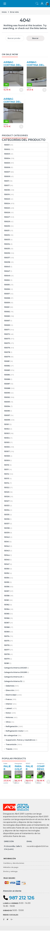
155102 (7, 429)
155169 (6, 632)
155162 (6, 605)
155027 (7, 217)
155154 (6, 578)
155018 (7, 190)
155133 (6, 505)
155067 (7, 321)
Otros (8, 722)
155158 (6, 596)
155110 (6, 465)
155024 (7, 203)
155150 (6, 569)
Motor (8, 713)
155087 (7, 384)
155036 (7, 253)
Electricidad (11, 695)
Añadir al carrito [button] (20, 90)
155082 (7, 366)
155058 (7, 298)
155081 (7, 361)
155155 (6, 582)
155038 (7, 262)
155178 (7, 654)
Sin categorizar (10, 735)
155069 (7, 325)
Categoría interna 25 (13, 677)
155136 (6, 519)
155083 (7, 370)
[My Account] (41, 3)
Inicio (4, 12)
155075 (7, 343)
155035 (7, 248)
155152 (6, 573)
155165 (6, 614)
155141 (6, 542)
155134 (7, 510)
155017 (7, 185)
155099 (7, 420)
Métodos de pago (10, 867)
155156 (6, 587)
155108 (7, 456)
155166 (6, 618)
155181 (6, 663)
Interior (9, 704)
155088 (7, 388)
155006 (7, 167)
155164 (7, 609)
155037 (7, 257)
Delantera (10, 686)
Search (36, 3)
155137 (6, 523)
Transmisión (11, 744)
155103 (7, 433)
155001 (7, 145)
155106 (7, 447)
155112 (6, 474)
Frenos (9, 699)
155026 (7, 212)
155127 (6, 501)
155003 (7, 154)
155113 (6, 478)
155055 (7, 285)
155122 (6, 487)
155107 (7, 451)
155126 (6, 496)
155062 (7, 311)
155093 (7, 402)
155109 (7, 460)
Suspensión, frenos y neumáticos (20, 740)
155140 (7, 537)
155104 (7, 438)
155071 (7, 330)
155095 (7, 411)
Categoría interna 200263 (15, 668)
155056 (7, 289)
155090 (7, 393)
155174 (6, 636)
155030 (7, 226)
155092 (7, 397)
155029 (7, 221)
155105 (6, 442)
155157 (6, 591)
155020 (7, 199)
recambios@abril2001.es (37, 846)
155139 (6, 532)
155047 (7, 271)
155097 (7, 415)
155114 (6, 483)
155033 (7, 239)
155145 (6, 560)
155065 (7, 316)
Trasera (9, 749)
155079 (7, 357)
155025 (7, 208)
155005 (7, 163)
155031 (7, 230)
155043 (7, 267)
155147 (6, 564)
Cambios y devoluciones (13, 863)
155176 (6, 645)
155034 (7, 244)
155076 (7, 348)
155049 (7, 276)
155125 (6, 492)
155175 (6, 641)
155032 (7, 235)
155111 (6, 469)
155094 (7, 406)
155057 (7, 294)
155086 (7, 379)
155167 (6, 623)
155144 (7, 555)
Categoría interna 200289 (15, 672)
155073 (7, 339)
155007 (7, 172)
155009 (7, 176)
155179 (6, 659)
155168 (7, 627)
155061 (7, 307)
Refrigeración (12, 726)
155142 (7, 546)
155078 (7, 352)
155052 (7, 280)
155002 (7, 149)
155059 (7, 302)
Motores (9, 717)
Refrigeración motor (15, 731)
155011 (6, 181)
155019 (7, 194)
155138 (7, 528)
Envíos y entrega (10, 871)
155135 (6, 514)
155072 (7, 334)
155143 (7, 551)
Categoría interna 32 (13, 681)
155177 (6, 650)
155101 (6, 424)
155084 (7, 375)
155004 (7, 158)
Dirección (10, 690)
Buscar (35, 38)
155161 (6, 600)
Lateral (9, 708)
